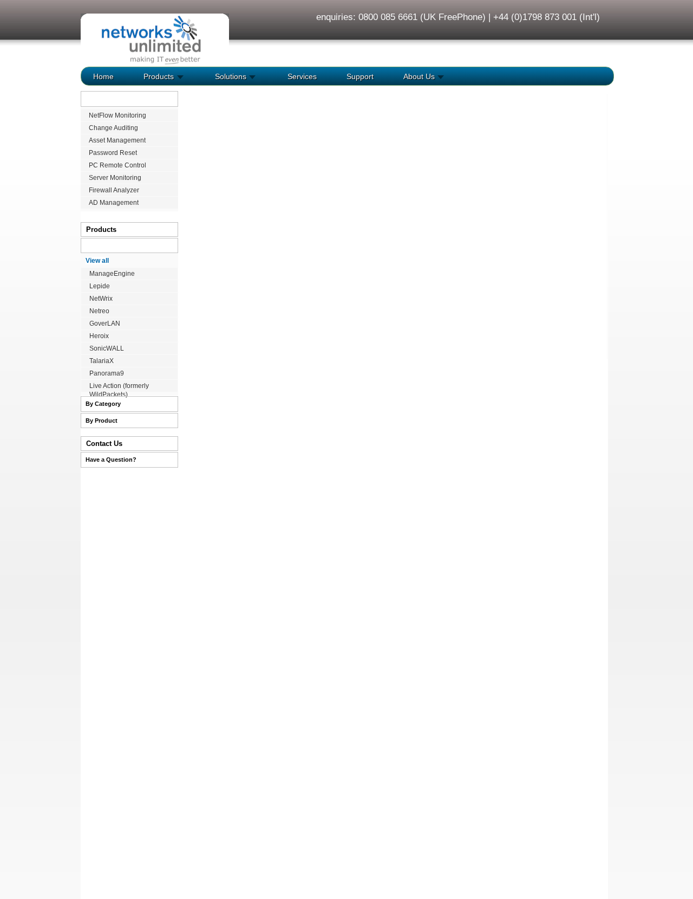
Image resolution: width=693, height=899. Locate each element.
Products (157, 76)
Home (103, 76)
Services (301, 76)
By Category (103, 403)
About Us (418, 76)
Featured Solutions (113, 98)
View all (97, 260)
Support (359, 76)
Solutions (229, 76)
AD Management (114, 202)
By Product (101, 420)
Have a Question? (111, 459)
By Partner (100, 245)
